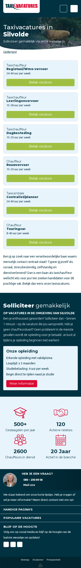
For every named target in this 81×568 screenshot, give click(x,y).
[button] (40, 509)
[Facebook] (6, 544)
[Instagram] (19, 544)
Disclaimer (38, 560)
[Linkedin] (13, 544)
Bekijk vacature (40, 82)
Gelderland (10, 51)
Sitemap (25, 560)
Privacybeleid (53, 560)
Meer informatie (22, 383)
